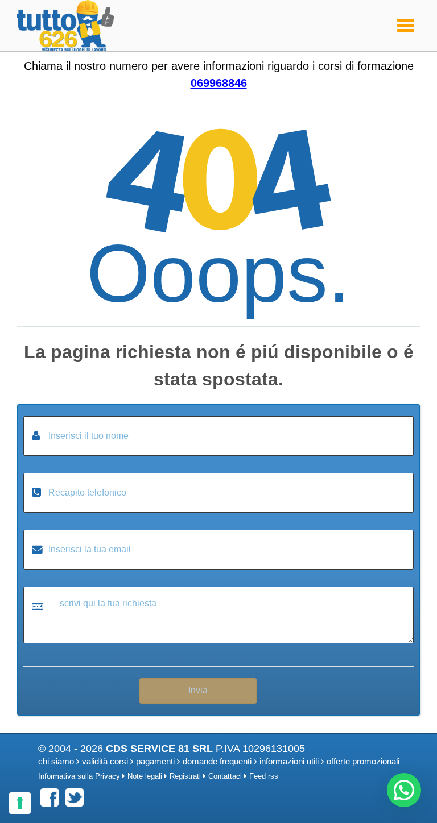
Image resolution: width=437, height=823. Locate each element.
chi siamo (56, 761)
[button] (404, 790)
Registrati (185, 776)
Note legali (144, 776)
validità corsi (105, 761)
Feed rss (263, 776)
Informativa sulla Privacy (79, 776)
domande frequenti (217, 761)
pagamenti (155, 761)
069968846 (219, 83)
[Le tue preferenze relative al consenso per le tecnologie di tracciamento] (20, 803)
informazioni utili (289, 761)
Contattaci (225, 776)
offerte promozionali (363, 761)
